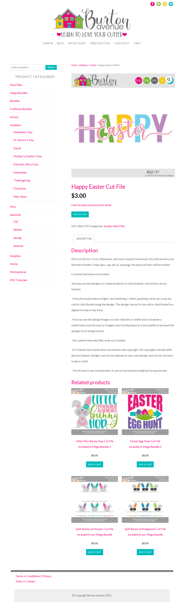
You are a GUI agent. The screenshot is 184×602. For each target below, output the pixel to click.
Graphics (15, 256)
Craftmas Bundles (21, 109)
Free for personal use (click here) (91, 205)
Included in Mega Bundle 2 (94, 446)
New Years (20, 196)
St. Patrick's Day (23, 140)
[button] (169, 79)
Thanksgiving (21, 180)
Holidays (83, 65)
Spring (17, 237)
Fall (15, 221)
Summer (18, 245)
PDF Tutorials (18, 280)
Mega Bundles (19, 92)
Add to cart (80, 214)
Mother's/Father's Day (27, 156)
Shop (47, 43)
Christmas (19, 188)
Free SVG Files (100, 43)
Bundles (15, 100)
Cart (137, 43)
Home (74, 65)
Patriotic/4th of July (25, 164)
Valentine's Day (22, 132)
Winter (17, 229)
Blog (60, 43)
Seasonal (15, 214)
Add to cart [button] (94, 464)
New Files (119, 226)
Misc (13, 206)
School (14, 117)
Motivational (18, 272)
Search (51, 67)
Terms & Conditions (28, 576)
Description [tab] (83, 238)
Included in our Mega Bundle (94, 534)
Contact (30, 581)
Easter (93, 65)
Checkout (121, 43)
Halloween (20, 172)
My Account (77, 43)
